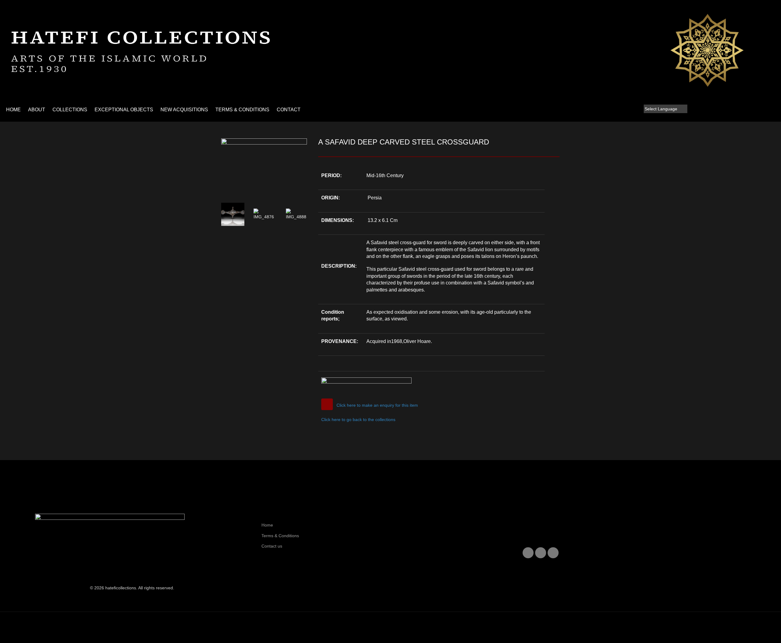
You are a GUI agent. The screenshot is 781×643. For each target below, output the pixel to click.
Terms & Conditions (280, 535)
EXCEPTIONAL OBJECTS (124, 109)
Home (267, 525)
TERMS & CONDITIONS (242, 109)
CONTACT (289, 109)
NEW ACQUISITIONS (184, 109)
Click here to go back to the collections (358, 419)
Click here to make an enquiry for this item (377, 405)
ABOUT (36, 109)
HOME (13, 109)
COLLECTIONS (69, 109)
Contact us (271, 546)
